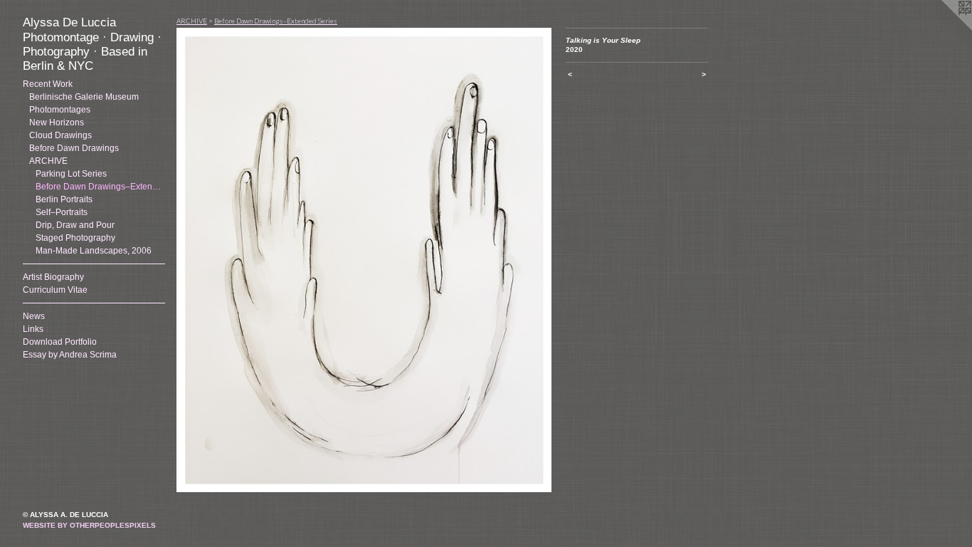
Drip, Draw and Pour (75, 225)
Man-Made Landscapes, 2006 (94, 251)
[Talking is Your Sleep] (363, 260)
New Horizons (56, 122)
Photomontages (59, 110)
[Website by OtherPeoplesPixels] (943, 28)
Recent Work (48, 84)
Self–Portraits (62, 212)
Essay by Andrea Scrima (70, 355)
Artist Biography (53, 277)
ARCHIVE (48, 161)
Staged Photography (75, 238)
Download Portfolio (60, 342)
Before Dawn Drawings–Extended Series (275, 20)
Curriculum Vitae (55, 290)
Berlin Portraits (64, 199)
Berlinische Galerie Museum (84, 97)
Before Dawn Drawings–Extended (100, 187)
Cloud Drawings (60, 135)
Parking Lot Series (71, 174)
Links (33, 329)
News (34, 316)
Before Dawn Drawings (74, 148)
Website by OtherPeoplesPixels (89, 525)
